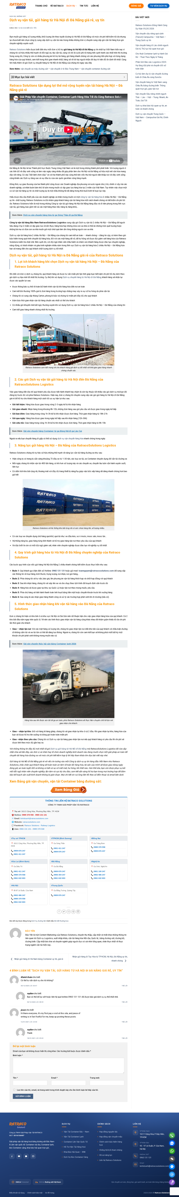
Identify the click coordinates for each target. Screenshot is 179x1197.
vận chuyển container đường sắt (95, 69)
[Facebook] (12, 1156)
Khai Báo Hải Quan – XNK (75, 1152)
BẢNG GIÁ (136, 6)
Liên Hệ (95, 6)
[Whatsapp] (172, 1151)
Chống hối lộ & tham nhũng (110, 1150)
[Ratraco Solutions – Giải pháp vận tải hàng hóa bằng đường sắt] (18, 6)
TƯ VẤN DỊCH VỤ (158, 6)
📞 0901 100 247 (98, 871)
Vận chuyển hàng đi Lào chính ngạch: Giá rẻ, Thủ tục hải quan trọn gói (152, 47)
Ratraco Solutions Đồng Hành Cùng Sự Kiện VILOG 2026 (151, 27)
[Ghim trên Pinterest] (73, 911)
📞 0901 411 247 (18, 854)
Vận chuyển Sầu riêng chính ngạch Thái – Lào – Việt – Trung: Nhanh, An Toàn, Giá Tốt (151, 97)
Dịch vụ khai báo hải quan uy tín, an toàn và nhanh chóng (151, 107)
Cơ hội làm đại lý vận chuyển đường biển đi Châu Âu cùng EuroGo (151, 75)
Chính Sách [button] (103, 1124)
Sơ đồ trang (49, 1193)
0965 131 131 (58, 571)
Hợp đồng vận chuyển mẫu (110, 1137)
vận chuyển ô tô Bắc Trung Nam (64, 69)
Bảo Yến (33, 28)
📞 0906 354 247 (58, 875)
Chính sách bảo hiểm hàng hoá (110, 1143)
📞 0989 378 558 (98, 847)
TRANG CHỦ (41, 6)
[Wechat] (172, 1159)
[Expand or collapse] (124, 77)
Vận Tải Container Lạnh (74, 1137)
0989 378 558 (28, 815)
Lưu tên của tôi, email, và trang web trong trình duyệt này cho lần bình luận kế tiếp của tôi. (57, 1090)
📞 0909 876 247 (18, 851)
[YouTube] (19, 1156)
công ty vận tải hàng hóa (91, 197)
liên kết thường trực (61, 921)
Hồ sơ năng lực (105, 1155)
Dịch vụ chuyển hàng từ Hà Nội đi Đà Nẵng (82, 277)
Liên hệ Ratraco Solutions (110, 1160)
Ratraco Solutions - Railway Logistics (40, 825)
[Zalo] (26, 1156)
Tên (15, 1078)
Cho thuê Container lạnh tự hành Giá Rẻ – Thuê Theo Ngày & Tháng (151, 55)
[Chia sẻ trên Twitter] (64, 911)
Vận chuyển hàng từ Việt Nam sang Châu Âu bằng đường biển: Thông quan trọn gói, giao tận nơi (151, 85)
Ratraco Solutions (18, 49)
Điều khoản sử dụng (17, 1193)
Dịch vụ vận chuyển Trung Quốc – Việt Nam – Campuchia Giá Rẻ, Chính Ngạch (151, 117)
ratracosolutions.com (31, 822)
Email (54, 1078)
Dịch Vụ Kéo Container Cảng (76, 1157)
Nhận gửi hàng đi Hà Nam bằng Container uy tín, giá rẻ (38, 959)
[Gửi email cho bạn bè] (68, 911)
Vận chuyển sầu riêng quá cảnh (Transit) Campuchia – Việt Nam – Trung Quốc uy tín (150, 37)
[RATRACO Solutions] (32, 1125)
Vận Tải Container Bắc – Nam (76, 1132)
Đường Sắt (21, 16)
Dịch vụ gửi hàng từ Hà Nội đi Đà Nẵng (68, 749)
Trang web (94, 1078)
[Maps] (172, 1182)
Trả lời (125, 986)
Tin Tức (84, 6)
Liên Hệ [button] (137, 1124)
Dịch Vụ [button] (66, 1124)
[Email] (33, 1156)
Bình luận (18, 1055)
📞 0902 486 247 (98, 875)
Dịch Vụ (70, 6)
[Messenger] (172, 1167)
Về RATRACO (57, 6)
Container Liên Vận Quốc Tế (76, 1142)
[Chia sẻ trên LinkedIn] (78, 911)
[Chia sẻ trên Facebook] (59, 911)
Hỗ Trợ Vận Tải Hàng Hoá (74, 1147)
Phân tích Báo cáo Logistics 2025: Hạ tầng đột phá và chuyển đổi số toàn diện (151, 65)
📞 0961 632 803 (18, 878)
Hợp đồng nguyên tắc (108, 1132)
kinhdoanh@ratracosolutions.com (34, 818)
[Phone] (172, 1135)
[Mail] (172, 1174)
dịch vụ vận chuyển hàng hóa (70, 438)
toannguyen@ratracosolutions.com (96, 571)
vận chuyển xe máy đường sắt (34, 69)
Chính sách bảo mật (34, 1193)
